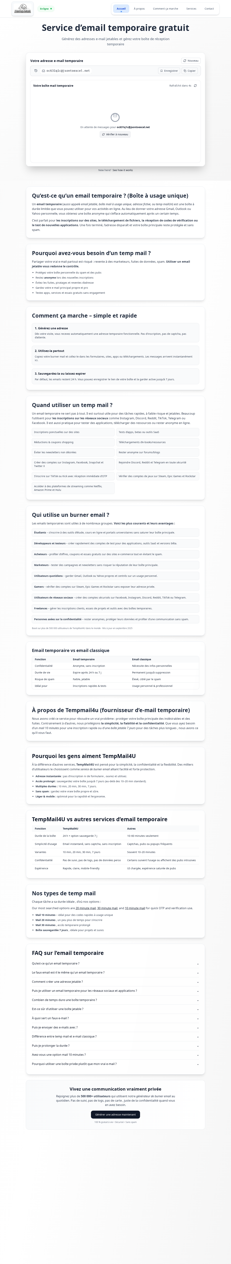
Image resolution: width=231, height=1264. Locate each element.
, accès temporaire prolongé (63, 925)
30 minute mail (107, 908)
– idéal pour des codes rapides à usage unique (74, 915)
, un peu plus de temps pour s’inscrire (69, 920)
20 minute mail (86, 908)
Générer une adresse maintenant (115, 1114)
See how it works (123, 170)
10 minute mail (135, 908)
